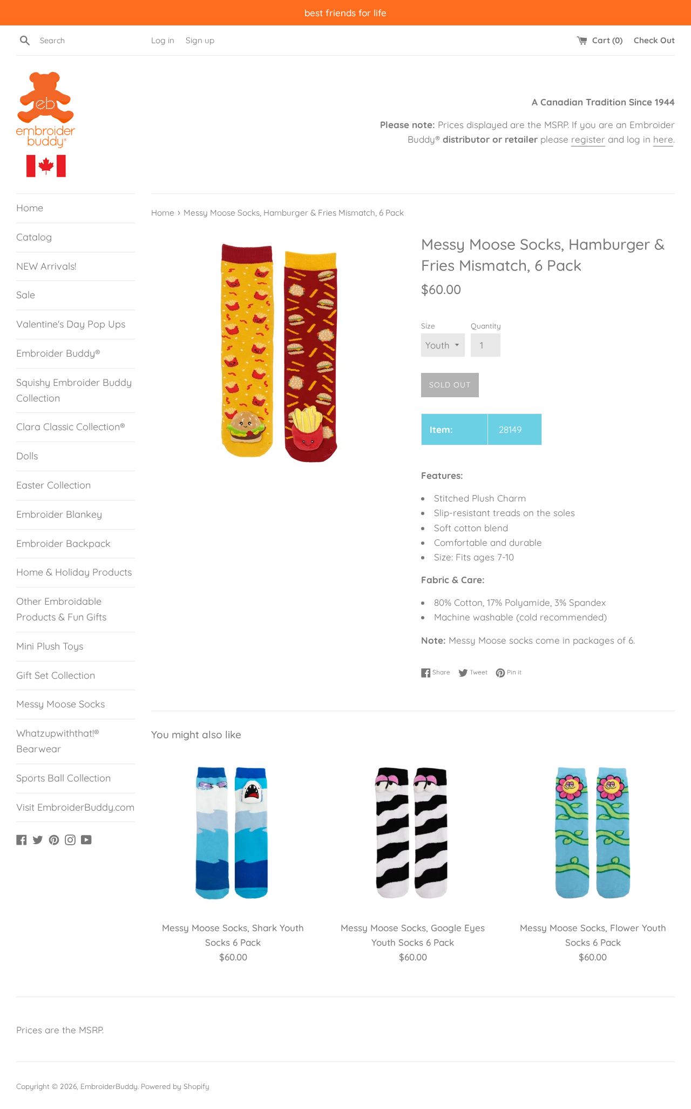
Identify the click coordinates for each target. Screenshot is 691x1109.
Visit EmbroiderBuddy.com (75, 807)
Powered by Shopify (175, 1086)
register (588, 139)
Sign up (200, 40)
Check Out (654, 40)
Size (428, 325)
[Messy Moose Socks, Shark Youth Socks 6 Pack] (233, 832)
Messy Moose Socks (60, 704)
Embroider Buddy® (58, 353)
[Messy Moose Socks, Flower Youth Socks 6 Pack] (593, 832)
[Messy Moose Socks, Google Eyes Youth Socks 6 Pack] (412, 832)
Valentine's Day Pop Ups (70, 324)
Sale (25, 295)
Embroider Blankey (59, 514)
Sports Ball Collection (63, 778)
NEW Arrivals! (46, 266)
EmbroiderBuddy (109, 1086)
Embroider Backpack (63, 543)
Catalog (34, 237)
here (663, 139)
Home (29, 208)
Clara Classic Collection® (70, 426)
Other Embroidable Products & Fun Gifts (61, 609)
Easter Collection (53, 485)
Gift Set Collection (55, 675)
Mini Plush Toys (49, 646)
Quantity (486, 325)
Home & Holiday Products (74, 572)
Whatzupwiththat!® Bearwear (57, 741)
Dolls (27, 456)
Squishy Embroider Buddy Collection (74, 390)
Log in (162, 40)
